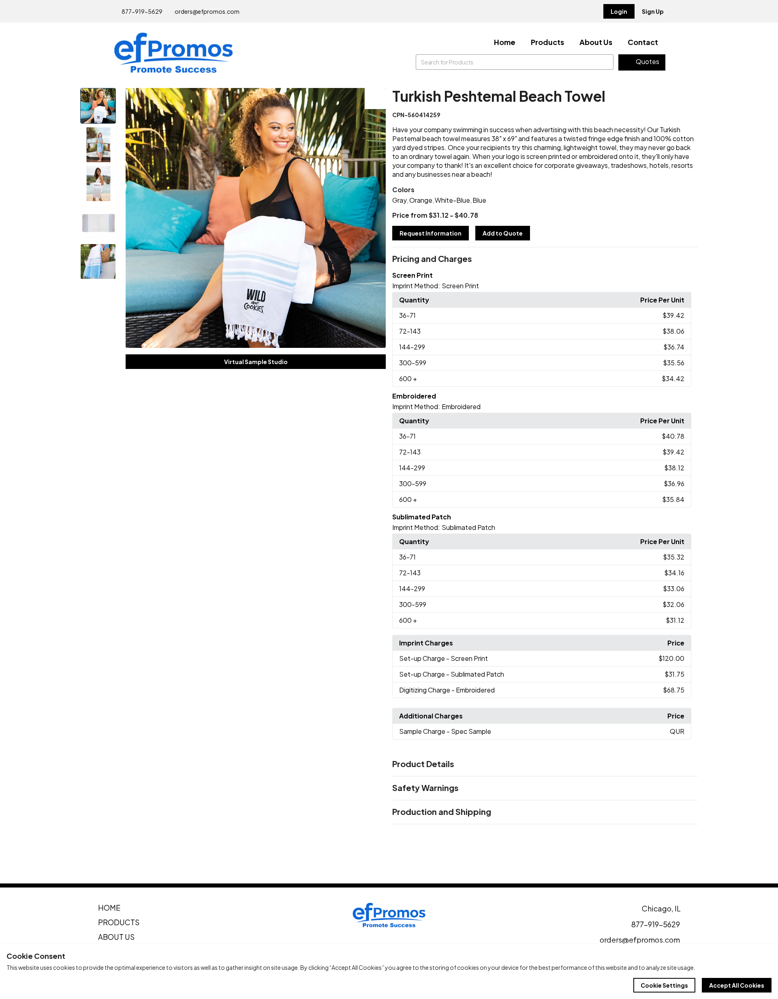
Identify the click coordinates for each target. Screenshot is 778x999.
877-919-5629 (141, 11)
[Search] (605, 62)
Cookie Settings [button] (664, 985)
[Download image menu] (375, 98)
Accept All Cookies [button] (736, 985)
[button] (545, 259)
